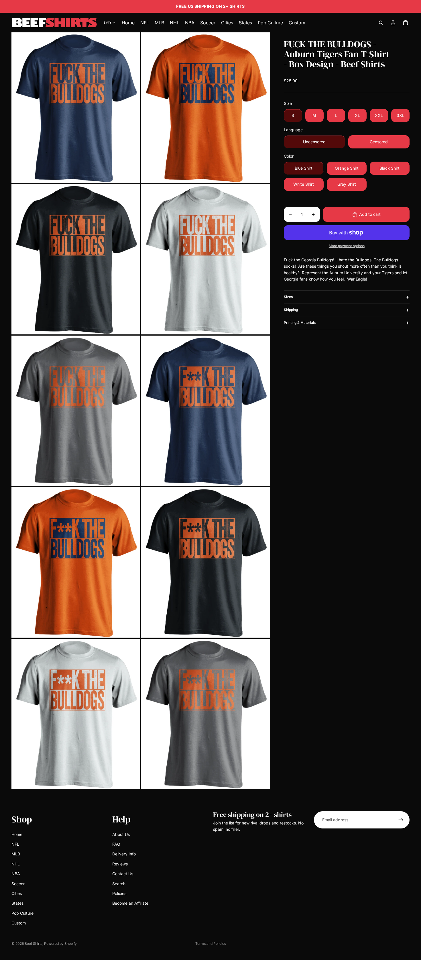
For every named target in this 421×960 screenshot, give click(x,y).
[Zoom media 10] (205, 714)
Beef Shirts (33, 943)
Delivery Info (124, 854)
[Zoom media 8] (205, 562)
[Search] (381, 22)
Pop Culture (22, 913)
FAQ (116, 844)
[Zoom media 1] (75, 107)
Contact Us (122, 873)
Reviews (120, 863)
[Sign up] (401, 820)
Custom (18, 922)
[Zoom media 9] (75, 714)
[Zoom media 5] (75, 411)
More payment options (347, 246)
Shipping (291, 310)
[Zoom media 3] (75, 259)
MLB (15, 854)
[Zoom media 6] (205, 411)
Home (16, 834)
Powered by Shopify (60, 943)
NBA (15, 873)
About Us (121, 834)
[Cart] (405, 22)
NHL (15, 863)
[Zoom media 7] (75, 562)
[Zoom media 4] (205, 259)
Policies (119, 893)
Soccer (18, 883)
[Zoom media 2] (205, 107)
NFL (15, 844)
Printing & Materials (300, 323)
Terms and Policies (210, 943)
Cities (16, 893)
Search (118, 883)
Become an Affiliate (130, 903)
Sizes (288, 297)
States (17, 903)
